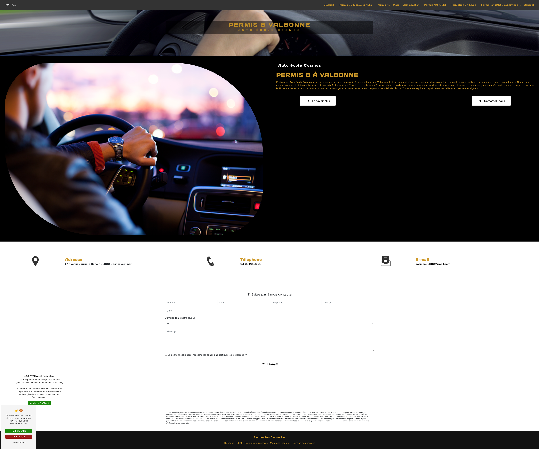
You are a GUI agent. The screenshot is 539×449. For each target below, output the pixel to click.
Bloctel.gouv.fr (336, 421)
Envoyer (272, 364)
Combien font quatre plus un (180, 317)
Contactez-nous (494, 101)
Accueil (329, 5)
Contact (529, 5)
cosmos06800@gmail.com (432, 264)
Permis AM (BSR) (435, 5)
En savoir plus (321, 101)
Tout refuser (18, 436)
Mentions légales (279, 443)
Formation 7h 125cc (463, 5)
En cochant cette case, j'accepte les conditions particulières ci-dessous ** (207, 354)
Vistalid (230, 443)
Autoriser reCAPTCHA (39, 403)
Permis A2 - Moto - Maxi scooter (398, 5)
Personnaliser (19, 442)
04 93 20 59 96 (250, 264)
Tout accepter (18, 431)
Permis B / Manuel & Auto (355, 5)
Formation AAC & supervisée (499, 5)
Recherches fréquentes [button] (270, 437)
